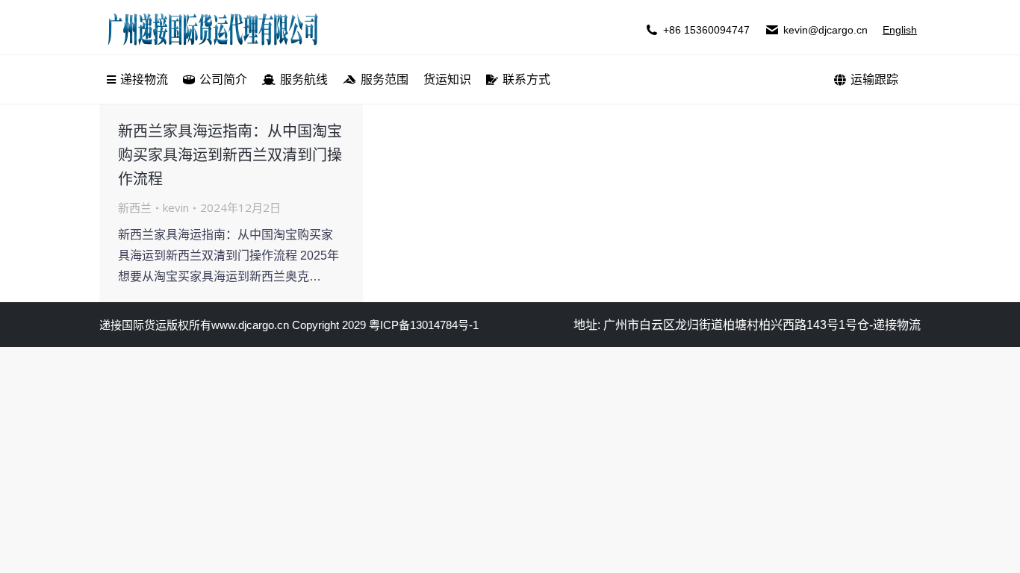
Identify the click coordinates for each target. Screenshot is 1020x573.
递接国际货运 (133, 325)
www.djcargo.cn (250, 325)
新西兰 (135, 207)
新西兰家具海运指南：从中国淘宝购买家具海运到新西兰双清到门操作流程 (230, 155)
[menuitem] (137, 79)
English (900, 30)
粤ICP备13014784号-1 (424, 325)
